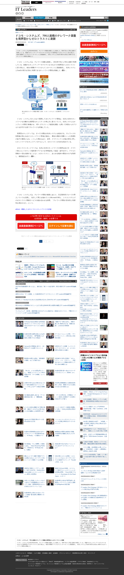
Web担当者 (71, 1)
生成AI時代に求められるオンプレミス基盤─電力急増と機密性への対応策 (34, 494)
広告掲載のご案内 (47, 553)
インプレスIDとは (86, 40)
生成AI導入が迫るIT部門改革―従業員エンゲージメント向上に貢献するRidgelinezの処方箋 (65, 482)
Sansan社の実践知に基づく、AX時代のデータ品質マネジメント (89, 152)
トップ (19, 19)
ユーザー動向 (29, 20)
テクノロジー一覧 (31, 24)
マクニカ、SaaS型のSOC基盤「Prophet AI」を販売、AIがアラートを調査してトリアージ (66, 267)
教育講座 (84, 3)
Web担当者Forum (58, 561)
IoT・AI (90, 1)
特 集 (50, 18)
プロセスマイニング (41, 20)
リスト (25, 44)
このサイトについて (21, 553)
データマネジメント (75, 20)
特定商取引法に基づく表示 (79, 553)
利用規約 (30, 553)
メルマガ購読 (37, 553)
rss (22, 13)
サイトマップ (91, 553)
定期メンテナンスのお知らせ (88, 104)
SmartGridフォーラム (92, 561)
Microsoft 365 (56, 256)
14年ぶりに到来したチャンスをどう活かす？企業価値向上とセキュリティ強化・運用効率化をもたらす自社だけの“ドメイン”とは (89, 329)
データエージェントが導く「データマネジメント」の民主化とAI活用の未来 (65, 336)
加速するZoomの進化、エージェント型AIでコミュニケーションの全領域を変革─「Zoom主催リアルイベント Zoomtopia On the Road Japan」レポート (65, 472)
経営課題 (28, 18)
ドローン (78, 3)
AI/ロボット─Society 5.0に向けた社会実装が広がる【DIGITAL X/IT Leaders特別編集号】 (43, 299)
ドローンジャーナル (99, 563)
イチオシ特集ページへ (99, 383)
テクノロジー (39, 18)
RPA (55, 20)
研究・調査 (96, 1)
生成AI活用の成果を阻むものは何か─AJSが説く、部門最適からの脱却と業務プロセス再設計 (34, 336)
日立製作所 (33, 256)
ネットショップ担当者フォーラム (37, 563)
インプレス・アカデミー (34, 565)
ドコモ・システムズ (24, 256)
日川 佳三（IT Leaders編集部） (37, 42)
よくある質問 (25, 556)
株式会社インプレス (33, 559)
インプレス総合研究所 (70, 561)
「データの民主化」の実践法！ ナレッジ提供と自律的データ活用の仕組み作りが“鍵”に (65, 397)
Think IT (51, 561)
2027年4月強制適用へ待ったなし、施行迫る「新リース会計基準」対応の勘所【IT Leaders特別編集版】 (46, 287)
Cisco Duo (73, 256)
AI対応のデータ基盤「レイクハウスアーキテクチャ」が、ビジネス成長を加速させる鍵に (65, 348)
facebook (19, 13)
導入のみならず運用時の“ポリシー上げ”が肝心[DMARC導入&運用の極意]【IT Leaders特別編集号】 (46, 305)
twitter (17, 13)
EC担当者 (78, 1)
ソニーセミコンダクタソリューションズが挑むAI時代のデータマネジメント (65, 421)
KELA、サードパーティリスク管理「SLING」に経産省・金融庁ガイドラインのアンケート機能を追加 (66, 274)
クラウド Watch (82, 561)
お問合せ (18, 556)
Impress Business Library (87, 35)
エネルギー (71, 3)
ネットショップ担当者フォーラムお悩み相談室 (59, 563)
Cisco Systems (40, 256)
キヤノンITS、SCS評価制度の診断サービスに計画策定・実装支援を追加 (34, 274)
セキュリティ (63, 20)
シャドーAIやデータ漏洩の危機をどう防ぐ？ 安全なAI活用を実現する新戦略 (65, 409)
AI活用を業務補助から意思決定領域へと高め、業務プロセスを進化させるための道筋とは (65, 384)
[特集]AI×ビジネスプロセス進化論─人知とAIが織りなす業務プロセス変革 (94, 357)
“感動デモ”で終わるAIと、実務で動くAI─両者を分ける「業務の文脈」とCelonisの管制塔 (65, 323)
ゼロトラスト (48, 256)
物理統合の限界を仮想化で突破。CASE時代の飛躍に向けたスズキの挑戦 (65, 433)
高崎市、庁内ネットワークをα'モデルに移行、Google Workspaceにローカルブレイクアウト (34, 267)
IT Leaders (26, 9)
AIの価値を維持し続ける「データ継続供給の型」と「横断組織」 (89, 213)
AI (50, 20)
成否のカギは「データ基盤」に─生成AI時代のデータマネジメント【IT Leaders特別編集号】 (44, 294)
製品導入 (60, 2)
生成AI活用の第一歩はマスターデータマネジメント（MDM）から (89, 191)
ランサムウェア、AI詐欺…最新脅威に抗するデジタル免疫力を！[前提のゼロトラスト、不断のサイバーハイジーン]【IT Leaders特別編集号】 (46, 312)
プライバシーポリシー (65, 553)
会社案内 (55, 553)
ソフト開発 (84, 1)
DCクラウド (48, 2)
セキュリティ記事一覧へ (69, 29)
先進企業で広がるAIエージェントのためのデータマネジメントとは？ (65, 445)
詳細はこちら (101, 534)
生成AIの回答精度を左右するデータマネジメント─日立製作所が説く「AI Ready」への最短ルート (34, 433)
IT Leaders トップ (20, 24)
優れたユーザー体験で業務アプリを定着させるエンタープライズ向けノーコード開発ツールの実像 (34, 458)
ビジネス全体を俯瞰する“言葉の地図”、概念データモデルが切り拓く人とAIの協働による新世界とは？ (34, 409)
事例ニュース (49, 24)
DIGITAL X (89, 563)
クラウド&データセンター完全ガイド (37, 561)
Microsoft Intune (65, 256)
